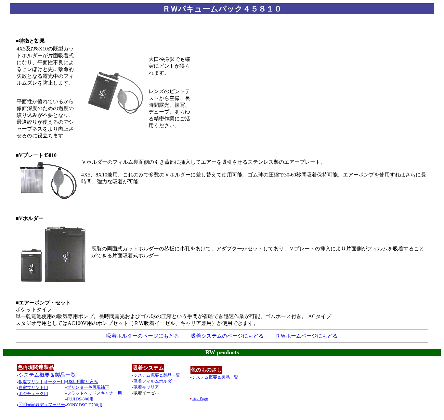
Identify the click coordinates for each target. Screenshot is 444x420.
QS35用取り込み (82, 381)
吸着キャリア (146, 387)
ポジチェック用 (33, 393)
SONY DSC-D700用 (84, 404)
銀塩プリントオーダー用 (42, 381)
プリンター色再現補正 (88, 387)
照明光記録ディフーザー (42, 404)
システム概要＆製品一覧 (47, 375)
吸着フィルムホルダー (155, 381)
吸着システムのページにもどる (227, 336)
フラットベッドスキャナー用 (98, 393)
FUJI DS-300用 (80, 399)
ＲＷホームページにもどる (306, 336)
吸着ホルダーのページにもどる (142, 336)
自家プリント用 (33, 387)
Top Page (200, 398)
